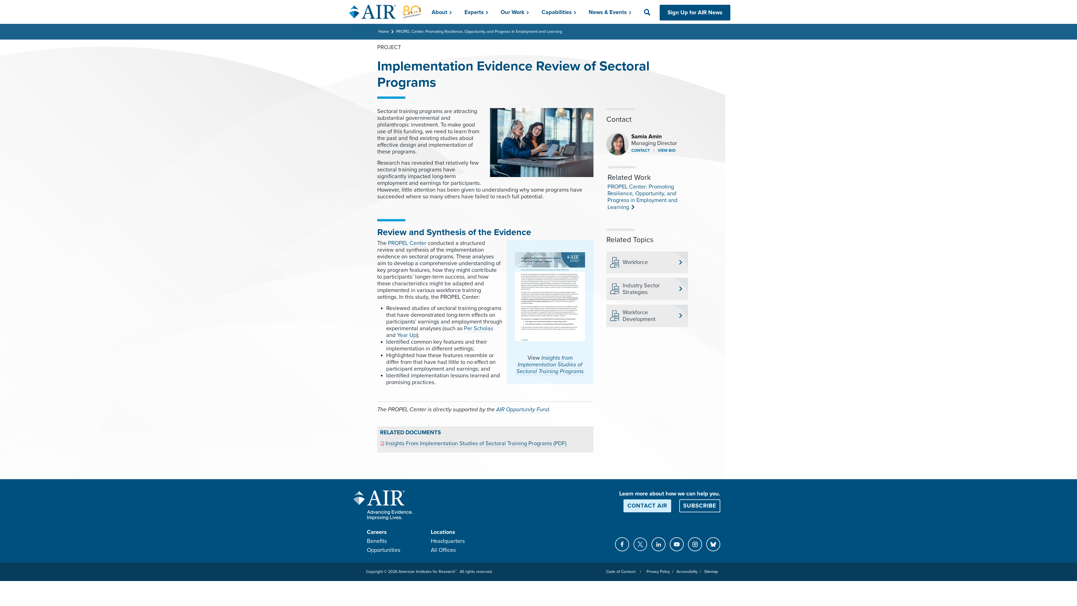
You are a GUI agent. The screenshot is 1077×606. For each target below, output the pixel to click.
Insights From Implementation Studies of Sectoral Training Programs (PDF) (476, 443)
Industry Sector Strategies (641, 289)
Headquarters (448, 541)
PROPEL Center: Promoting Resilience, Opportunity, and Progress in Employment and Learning (642, 197)
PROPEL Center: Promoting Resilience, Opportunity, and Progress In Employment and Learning (479, 31)
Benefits (377, 541)
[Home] (385, 11)
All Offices (443, 550)
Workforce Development (639, 316)
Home (383, 31)
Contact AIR (647, 505)
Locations (443, 532)
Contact (640, 150)
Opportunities (383, 550)
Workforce (635, 262)
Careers (377, 532)
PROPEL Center (407, 243)
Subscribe (699, 505)
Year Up (406, 335)
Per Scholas (478, 328)
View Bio (666, 150)
